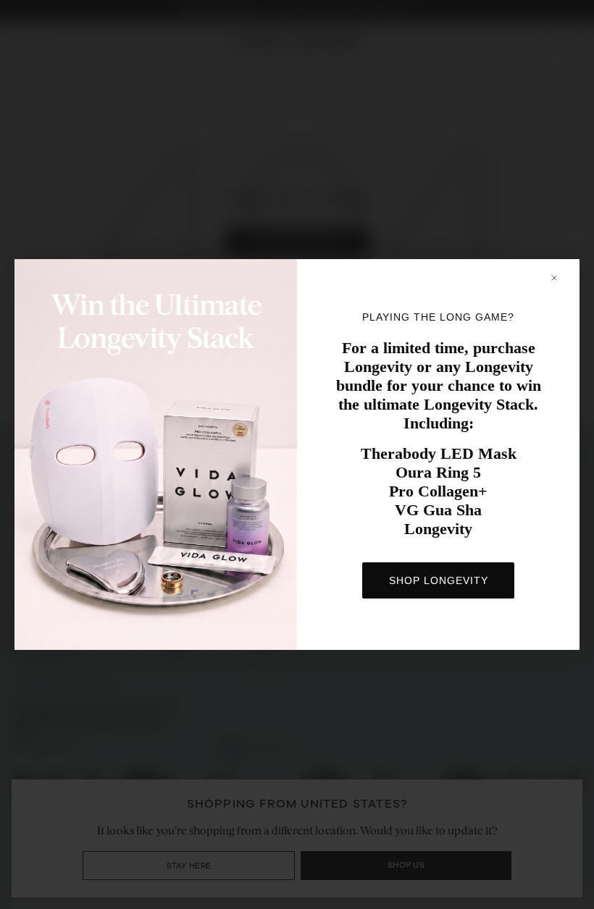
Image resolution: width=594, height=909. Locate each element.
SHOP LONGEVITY (438, 580)
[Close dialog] (561, 277)
